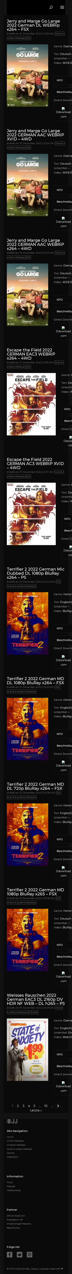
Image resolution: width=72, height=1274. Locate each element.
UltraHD (33, 1012)
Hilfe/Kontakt (14, 1190)
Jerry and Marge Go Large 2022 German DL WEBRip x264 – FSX (33, 25)
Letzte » (36, 1110)
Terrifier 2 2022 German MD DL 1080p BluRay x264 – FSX (35, 680)
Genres (10, 1152)
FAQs (10, 1182)
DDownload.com (16, 1215)
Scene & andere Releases (21, 586)
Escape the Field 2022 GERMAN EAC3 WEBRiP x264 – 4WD (31, 354)
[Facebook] (9, 1254)
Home (10, 1136)
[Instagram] (29, 1254)
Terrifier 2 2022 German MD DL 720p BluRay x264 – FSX (35, 786)
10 (45, 1106)
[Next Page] (58, 1105)
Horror (67, 594)
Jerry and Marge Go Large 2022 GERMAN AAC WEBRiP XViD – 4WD (35, 135)
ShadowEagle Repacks (19, 1223)
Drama (67, 46)
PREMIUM (12, 1157)
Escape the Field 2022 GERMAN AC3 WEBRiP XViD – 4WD (35, 463)
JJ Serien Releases (16, 1144)
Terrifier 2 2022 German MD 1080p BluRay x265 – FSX (35, 892)
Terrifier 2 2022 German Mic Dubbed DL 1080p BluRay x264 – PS (35, 573)
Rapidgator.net (15, 1219)
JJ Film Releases (15, 1140)
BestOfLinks (13, 1227)
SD (28, 38)
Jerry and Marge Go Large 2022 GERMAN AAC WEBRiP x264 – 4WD (35, 244)
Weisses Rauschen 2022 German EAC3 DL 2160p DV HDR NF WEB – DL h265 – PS (36, 999)
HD (58, 581)
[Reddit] (19, 1254)
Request (11, 1186)
